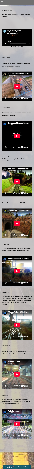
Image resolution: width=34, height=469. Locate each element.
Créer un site (22, 467)
